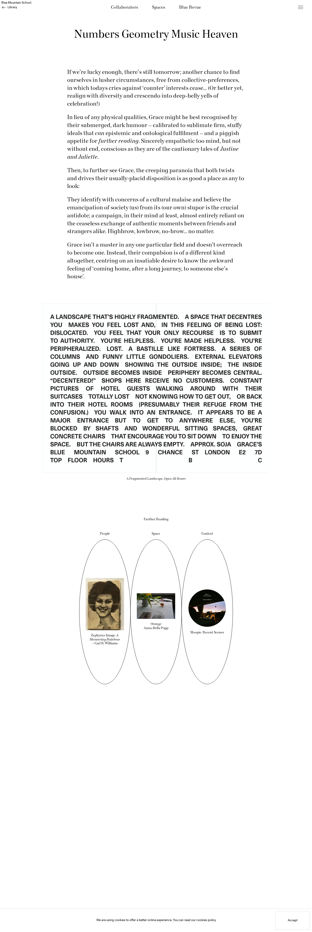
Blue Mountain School (16, 2)
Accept (292, 920)
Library (12, 7)
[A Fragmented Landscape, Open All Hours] (156, 388)
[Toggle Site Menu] (300, 7)
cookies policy (206, 920)
